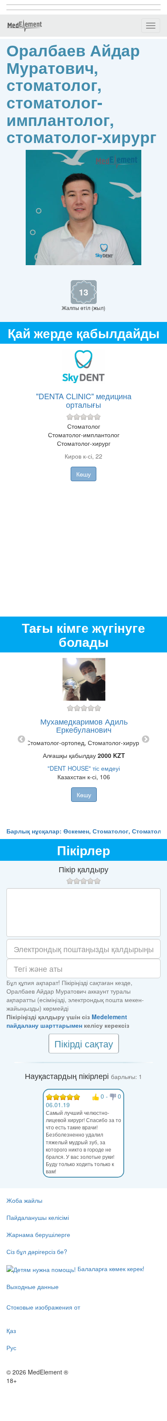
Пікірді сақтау (83, 1043)
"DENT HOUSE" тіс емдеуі (84, 768)
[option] (84, 739)
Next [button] (145, 739)
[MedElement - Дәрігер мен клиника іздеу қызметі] (24, 25)
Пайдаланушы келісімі (37, 1217)
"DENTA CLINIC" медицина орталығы (83, 400)
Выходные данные (32, 1286)
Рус (11, 1347)
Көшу (83, 474)
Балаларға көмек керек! (110, 1268)
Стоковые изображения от (43, 1307)
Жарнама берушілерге (38, 1234)
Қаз (11, 1330)
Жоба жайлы (24, 1200)
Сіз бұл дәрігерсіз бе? (36, 1251)
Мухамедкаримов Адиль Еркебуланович (84, 725)
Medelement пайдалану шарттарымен (66, 1020)
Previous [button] (21, 739)
